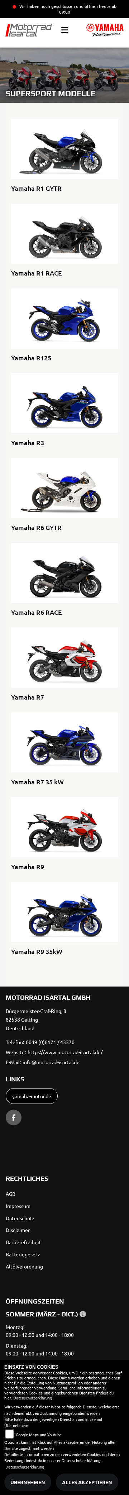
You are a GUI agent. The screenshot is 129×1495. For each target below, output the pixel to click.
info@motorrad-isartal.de (51, 1062)
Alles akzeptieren (87, 1482)
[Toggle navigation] (64, 30)
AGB (10, 1193)
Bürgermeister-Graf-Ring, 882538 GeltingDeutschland (36, 1019)
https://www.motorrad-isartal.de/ (65, 1052)
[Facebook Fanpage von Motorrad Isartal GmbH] (14, 1117)
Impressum (18, 1206)
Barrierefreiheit (23, 1242)
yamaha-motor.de (31, 1096)
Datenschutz (20, 1218)
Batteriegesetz (23, 1254)
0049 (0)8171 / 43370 (50, 1042)
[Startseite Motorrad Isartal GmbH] (105, 30)
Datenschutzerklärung (32, 1398)
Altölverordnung (24, 1266)
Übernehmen (27, 1482)
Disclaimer (18, 1230)
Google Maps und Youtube (39, 1434)
